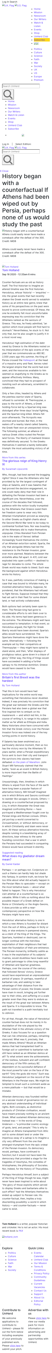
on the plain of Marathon (26, 762)
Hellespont (29, 360)
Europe (38, 76)
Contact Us (40, 1290)
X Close (4, 171)
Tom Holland (10, 270)
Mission (38, 12)
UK (35, 69)
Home (37, 8)
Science (38, 55)
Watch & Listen (16, 115)
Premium (38, 79)
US (35, 73)
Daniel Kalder (11, 864)
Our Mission (40, 1263)
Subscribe (39, 39)
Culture (38, 52)
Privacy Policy (41, 1273)
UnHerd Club (41, 36)
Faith (36, 59)
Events (37, 29)
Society (38, 66)
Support (38, 1294)
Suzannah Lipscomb (15, 468)
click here (15, 1345)
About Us (39, 1297)
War (36, 62)
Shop (37, 32)
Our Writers (40, 19)
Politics (38, 49)
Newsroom (40, 15)
